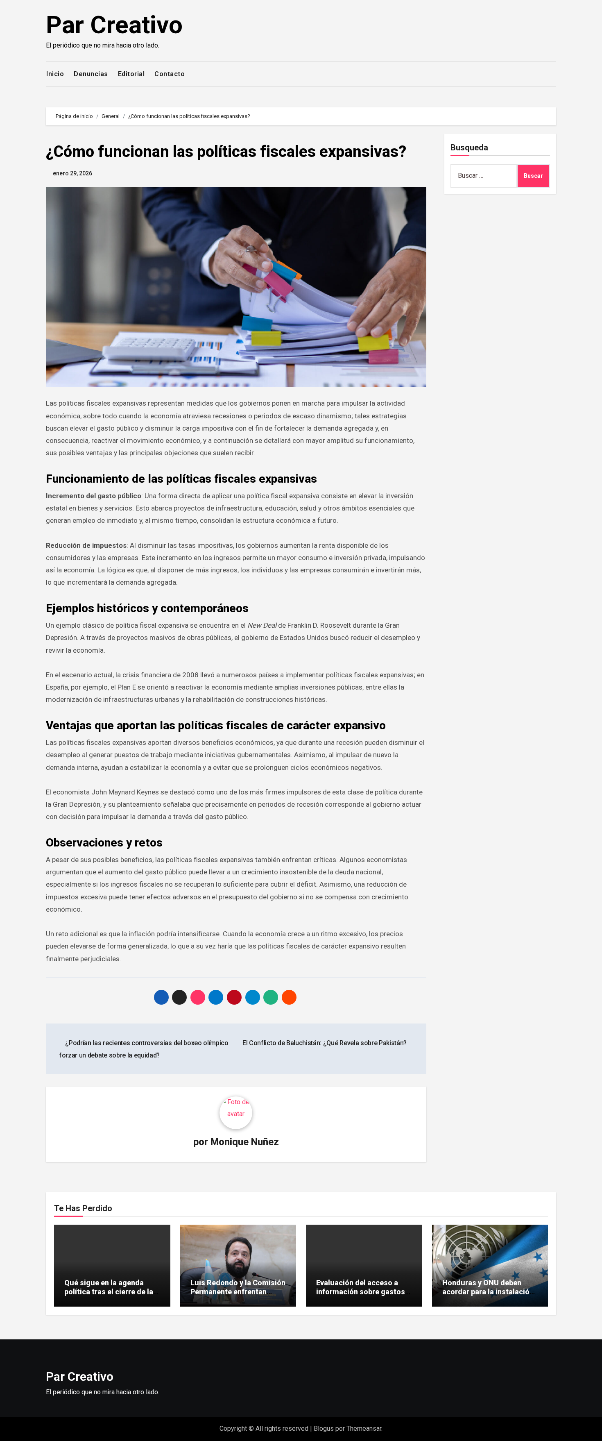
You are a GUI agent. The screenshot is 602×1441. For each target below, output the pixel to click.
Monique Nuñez (244, 1142)
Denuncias (91, 74)
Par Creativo (114, 24)
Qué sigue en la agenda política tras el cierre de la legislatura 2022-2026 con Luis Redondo (109, 1296)
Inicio (55, 74)
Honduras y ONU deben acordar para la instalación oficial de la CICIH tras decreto (488, 1296)
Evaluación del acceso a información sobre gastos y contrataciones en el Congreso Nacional (363, 1296)
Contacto (169, 74)
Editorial (131, 74)
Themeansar (363, 1428)
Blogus (324, 1428)
